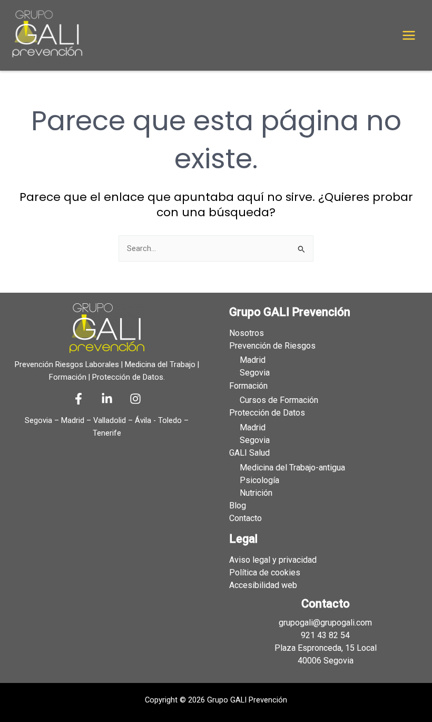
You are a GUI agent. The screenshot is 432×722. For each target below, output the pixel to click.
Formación (248, 386)
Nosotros (246, 333)
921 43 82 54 (325, 635)
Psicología (259, 480)
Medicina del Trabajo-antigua (292, 468)
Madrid (253, 360)
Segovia (255, 373)
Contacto (245, 518)
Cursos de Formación (279, 400)
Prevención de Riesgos (272, 346)
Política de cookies (264, 572)
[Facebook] (78, 399)
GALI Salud (249, 453)
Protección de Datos (267, 413)
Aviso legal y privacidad (273, 560)
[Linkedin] (107, 399)
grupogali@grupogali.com (325, 623)
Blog (237, 505)
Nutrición (256, 493)
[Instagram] (135, 399)
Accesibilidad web (263, 585)
